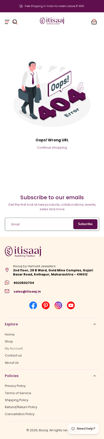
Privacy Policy (15, 386)
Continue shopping (52, 147)
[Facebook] (33, 305)
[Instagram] (58, 305)
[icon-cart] (94, 21)
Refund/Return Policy (21, 407)
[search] (15, 21)
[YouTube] (71, 305)
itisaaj (43, 430)
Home (10, 334)
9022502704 (24, 283)
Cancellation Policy (20, 414)
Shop (9, 341)
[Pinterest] (45, 305)
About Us (12, 363)
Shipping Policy (16, 400)
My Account (14, 348)
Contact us (13, 355)
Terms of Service (18, 393)
